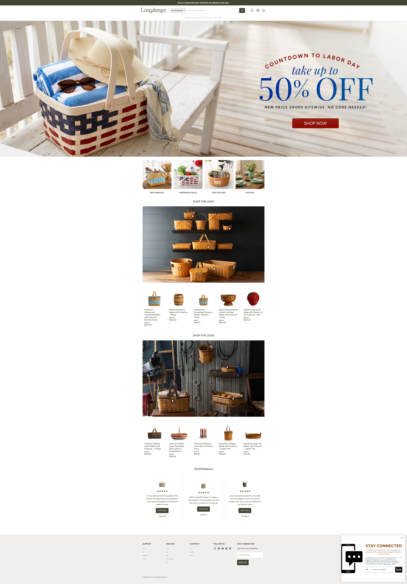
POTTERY (215, 17)
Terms (393, 564)
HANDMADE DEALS (188, 17)
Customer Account (145, 548)
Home (206, 17)
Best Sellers (197, 17)
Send (398, 570)
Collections (210, 17)
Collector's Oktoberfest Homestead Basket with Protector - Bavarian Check (152, 315)
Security (167, 555)
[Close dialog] (402, 538)
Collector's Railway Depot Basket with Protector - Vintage (152, 446)
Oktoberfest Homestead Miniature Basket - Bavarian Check (203, 313)
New (193, 17)
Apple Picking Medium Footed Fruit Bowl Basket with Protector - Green (228, 313)
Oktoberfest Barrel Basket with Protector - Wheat (178, 312)
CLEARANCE (219, 17)
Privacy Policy (387, 564)
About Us (191, 548)
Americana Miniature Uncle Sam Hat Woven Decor (203, 446)
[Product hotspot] (208, 247)
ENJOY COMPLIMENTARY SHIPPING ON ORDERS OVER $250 (203, 3)
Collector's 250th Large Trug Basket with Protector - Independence (176, 447)
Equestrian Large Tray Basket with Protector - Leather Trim (253, 446)
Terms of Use (168, 548)
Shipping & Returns (145, 555)
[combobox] (368, 569)
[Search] (242, 10)
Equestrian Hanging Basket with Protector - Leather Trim (228, 446)
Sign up (243, 562)
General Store (191, 555)
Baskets (202, 17)
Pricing (167, 562)
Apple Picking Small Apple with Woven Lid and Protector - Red (253, 312)
